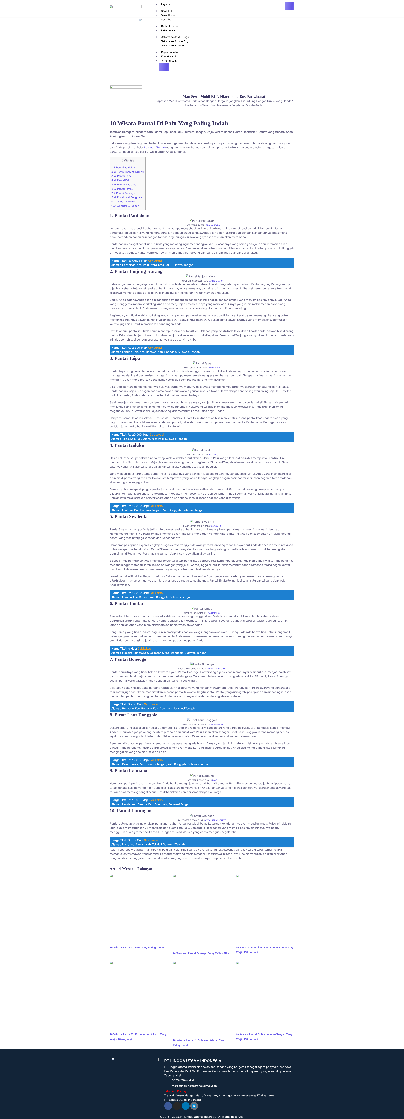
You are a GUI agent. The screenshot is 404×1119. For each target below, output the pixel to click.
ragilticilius (214, 613)
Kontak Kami (168, 56)
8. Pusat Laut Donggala (126, 197)
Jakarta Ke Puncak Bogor (176, 41)
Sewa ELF (167, 10)
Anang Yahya (213, 368)
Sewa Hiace (168, 15)
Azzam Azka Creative (215, 820)
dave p (215, 780)
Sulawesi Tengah (155, 147)
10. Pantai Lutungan (125, 205)
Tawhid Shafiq (215, 281)
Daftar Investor (170, 26)
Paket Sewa (168, 30)
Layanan (166, 4)
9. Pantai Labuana (123, 201)
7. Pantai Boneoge (123, 193)
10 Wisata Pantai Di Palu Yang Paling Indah (137, 947)
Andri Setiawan (215, 724)
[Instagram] (177, 1106)
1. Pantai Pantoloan (123, 167)
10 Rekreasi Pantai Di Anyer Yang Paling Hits (201, 953)
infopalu (213, 455)
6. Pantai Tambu (122, 188)
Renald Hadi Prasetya (215, 669)
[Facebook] (168, 1106)
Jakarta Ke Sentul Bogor (175, 37)
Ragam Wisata (169, 52)
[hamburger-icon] (289, 6)
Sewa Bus (167, 19)
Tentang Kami (169, 60)
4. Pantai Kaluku (122, 180)
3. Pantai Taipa (121, 176)
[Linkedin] (186, 1106)
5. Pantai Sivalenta (123, 184)
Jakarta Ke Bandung (173, 45)
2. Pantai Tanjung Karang (127, 171)
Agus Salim (215, 526)
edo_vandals (213, 225)
